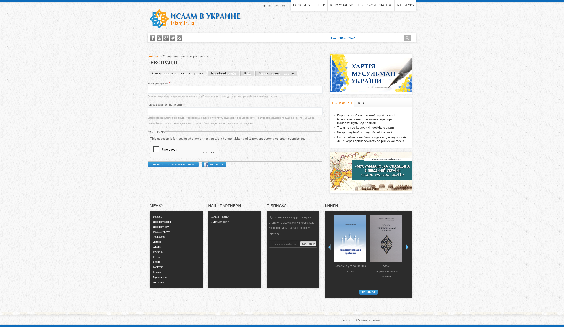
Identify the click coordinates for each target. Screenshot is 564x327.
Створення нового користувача (179, 73)
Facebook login (223, 73)
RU (270, 6)
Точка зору (159, 236)
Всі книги (368, 292)
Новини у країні (162, 221)
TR (283, 6)
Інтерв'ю (158, 251)
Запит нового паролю (276, 73)
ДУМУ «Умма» (220, 216)
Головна (301, 5)
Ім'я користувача (159, 83)
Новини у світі (161, 226)
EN (277, 6)
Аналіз (157, 246)
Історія (157, 271)
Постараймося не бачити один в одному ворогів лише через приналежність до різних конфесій (371, 139)
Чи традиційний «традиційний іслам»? (364, 132)
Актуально (159, 282)
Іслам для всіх (219, 221)
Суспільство (380, 5)
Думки (157, 241)
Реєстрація (346, 37)
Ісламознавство (346, 5)
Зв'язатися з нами (368, 320)
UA (263, 6)
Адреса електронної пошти (166, 104)
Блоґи (320, 5)
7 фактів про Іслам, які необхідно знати (365, 127)
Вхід (247, 73)
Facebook (216, 164)
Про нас (345, 320)
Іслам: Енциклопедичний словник (386, 271)
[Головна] (195, 18)
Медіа (156, 257)
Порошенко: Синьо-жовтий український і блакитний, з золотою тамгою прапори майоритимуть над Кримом (366, 119)
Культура (405, 5)
